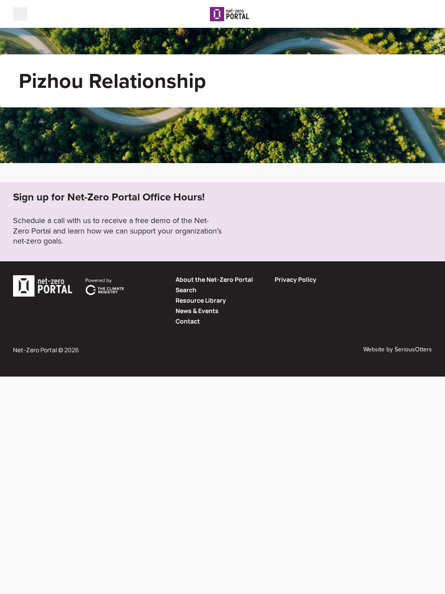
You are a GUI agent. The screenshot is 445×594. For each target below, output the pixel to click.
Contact (188, 321)
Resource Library (201, 300)
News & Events (197, 311)
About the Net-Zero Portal (214, 279)
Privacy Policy (295, 279)
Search (186, 290)
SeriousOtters (413, 349)
